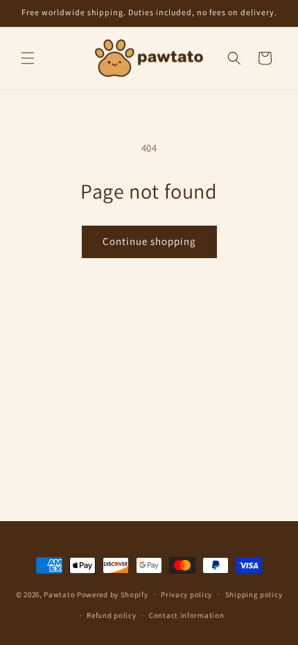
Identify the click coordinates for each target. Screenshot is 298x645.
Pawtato (59, 594)
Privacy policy (186, 594)
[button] (27, 58)
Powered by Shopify (112, 594)
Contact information (186, 615)
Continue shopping (149, 241)
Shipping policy (254, 594)
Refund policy (111, 615)
